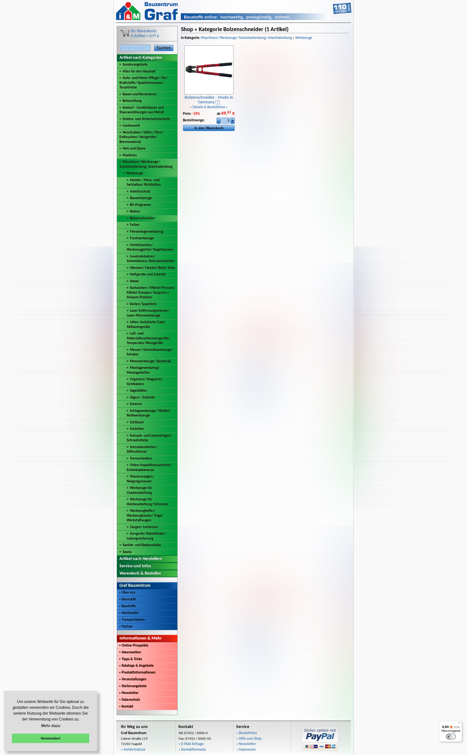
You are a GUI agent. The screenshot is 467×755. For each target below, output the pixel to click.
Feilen (134, 225)
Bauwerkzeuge (141, 198)
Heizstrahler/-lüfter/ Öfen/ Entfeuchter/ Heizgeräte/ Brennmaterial (141, 137)
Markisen (130, 155)
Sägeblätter (138, 391)
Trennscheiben (141, 459)
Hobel (134, 281)
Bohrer (135, 211)
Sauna (127, 552)
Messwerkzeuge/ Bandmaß (150, 361)
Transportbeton (132, 620)
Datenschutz (129, 700)
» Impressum (246, 750)
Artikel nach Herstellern (140, 559)
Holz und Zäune (134, 149)
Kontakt (126, 707)
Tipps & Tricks (130, 659)
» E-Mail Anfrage (191, 744)
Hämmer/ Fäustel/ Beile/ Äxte (152, 268)
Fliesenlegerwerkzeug (146, 232)
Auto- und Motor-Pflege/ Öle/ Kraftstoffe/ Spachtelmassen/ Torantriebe (143, 82)
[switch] (451, 736)
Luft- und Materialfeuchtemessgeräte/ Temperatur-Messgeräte (148, 338)
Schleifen (137, 429)
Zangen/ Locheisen (144, 527)
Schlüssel (137, 422)
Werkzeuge (134, 173)
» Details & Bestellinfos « (209, 107)
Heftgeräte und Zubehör (148, 274)
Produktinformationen (137, 673)
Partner (126, 627)
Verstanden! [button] (51, 738)
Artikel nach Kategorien (140, 57)
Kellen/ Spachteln (143, 304)
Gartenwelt (131, 126)
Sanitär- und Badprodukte (142, 545)
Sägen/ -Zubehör (142, 398)
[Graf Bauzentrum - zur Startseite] (233, 19)
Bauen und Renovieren (140, 94)
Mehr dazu (50, 726)
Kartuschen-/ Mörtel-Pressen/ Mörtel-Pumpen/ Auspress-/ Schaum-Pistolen (151, 292)
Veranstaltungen (132, 679)
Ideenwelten (130, 652)
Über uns (127, 593)
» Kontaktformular (192, 750)
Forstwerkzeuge (142, 238)
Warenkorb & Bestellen (140, 573)
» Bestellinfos (246, 733)
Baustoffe (127, 606)
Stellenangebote (133, 686)
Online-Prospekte (133, 646)
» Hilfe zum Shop (248, 739)
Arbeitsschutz (140, 192)
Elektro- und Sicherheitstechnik (146, 119)
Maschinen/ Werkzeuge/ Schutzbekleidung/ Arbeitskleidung (246, 38)
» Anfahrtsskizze (133, 750)
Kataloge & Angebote (136, 666)
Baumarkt (127, 599)
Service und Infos (135, 566)
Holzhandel (129, 613)
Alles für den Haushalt (139, 71)
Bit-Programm (140, 205)
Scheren (136, 404)
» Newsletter (246, 744)
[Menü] (459, 724)
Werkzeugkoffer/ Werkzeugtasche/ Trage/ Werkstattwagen (145, 515)
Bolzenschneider (142, 218)
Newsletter (129, 693)
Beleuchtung (132, 101)
